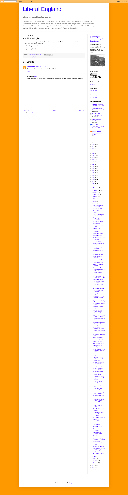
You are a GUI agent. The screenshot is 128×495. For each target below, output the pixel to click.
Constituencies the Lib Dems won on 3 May (99, 277)
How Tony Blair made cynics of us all (98, 215)
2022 (93, 153)
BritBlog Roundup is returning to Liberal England (98, 281)
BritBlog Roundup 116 (98, 426)
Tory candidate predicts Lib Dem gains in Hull (99, 450)
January (95, 463)
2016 (93, 166)
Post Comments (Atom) (35, 113)
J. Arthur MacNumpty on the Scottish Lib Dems (99, 405)
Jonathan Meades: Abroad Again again (99, 338)
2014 (93, 170)
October (95, 192)
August (95, 196)
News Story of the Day (98, 446)
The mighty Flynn (97, 341)
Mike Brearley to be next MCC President (99, 438)
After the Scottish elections (97, 429)
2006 (93, 465)
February (95, 460)
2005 (93, 467)
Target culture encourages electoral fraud (99, 443)
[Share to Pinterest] (52, 55)
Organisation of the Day (99, 301)
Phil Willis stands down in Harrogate (99, 319)
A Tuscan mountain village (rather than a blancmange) (99, 373)
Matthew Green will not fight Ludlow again (99, 315)
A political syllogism (98, 262)
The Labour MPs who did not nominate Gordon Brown (98, 297)
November (96, 190)
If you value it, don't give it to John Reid (99, 392)
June (94, 201)
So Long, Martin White (97, 115)
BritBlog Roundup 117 (98, 366)
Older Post (81, 110)
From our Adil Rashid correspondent (98, 363)
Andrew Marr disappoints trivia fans (98, 225)
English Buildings (96, 119)
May (94, 203)
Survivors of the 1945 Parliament (98, 244)
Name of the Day (97, 208)
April (94, 456)
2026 (93, 144)
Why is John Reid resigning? (97, 423)
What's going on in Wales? (97, 257)
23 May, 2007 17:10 (39, 76)
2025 (93, 146)
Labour (28, 56)
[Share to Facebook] (50, 55)
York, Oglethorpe (96, 120)
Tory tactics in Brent (98, 221)
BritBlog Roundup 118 (98, 288)
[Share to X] (49, 55)
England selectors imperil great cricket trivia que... (98, 269)
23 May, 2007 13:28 (41, 66)
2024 (93, 148)
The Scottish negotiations (97, 420)
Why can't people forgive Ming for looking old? (97, 312)
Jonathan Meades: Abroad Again (98, 369)
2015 (93, 168)
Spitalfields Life (96, 114)
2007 (93, 186)
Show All (103, 137)
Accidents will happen (98, 343)
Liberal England (42, 9)
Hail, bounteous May (98, 453)
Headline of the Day (98, 260)
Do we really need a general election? (98, 389)
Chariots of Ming (97, 241)
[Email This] (45, 55)
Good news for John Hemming (98, 291)
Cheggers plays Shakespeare (97, 218)
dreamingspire (31, 66)
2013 (93, 173)
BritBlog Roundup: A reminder (98, 247)
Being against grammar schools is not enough (99, 324)
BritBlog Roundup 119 (98, 235)
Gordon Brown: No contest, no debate (98, 327)
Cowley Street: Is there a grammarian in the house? (99, 378)
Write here (92, 84)
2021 (93, 155)
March (95, 458)
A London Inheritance (98, 104)
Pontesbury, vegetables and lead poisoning (99, 331)
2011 (93, 177)
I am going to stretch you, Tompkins (98, 382)
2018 (93, 162)
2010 (93, 179)
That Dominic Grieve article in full (98, 205)
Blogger (71, 483)
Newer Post (26, 110)
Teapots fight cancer (98, 233)
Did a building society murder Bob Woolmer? (98, 414)
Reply (28, 71)
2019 (93, 159)
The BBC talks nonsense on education (97, 230)
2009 (93, 181)
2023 (93, 151)
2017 (93, 164)
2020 (93, 157)
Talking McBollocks (98, 254)
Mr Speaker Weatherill (98, 294)
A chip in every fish (98, 436)
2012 (93, 175)
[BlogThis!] (47, 55)
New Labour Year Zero (99, 417)
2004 (93, 470)
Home (54, 110)
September (96, 194)
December (96, 188)
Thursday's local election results (97, 433)
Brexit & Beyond (96, 131)
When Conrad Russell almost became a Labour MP (98, 401)
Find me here (93, 90)
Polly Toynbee (34, 56)
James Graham (69, 42)
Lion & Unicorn (96, 125)
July (94, 199)
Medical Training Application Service (98, 273)
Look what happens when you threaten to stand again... (99, 359)
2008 (93, 184)
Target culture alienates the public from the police (99, 351)
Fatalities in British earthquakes (97, 346)
